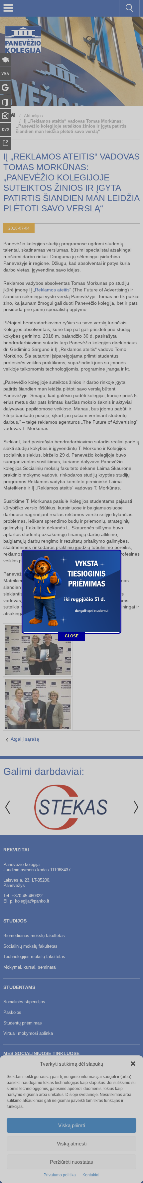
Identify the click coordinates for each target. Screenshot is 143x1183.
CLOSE (71, 636)
